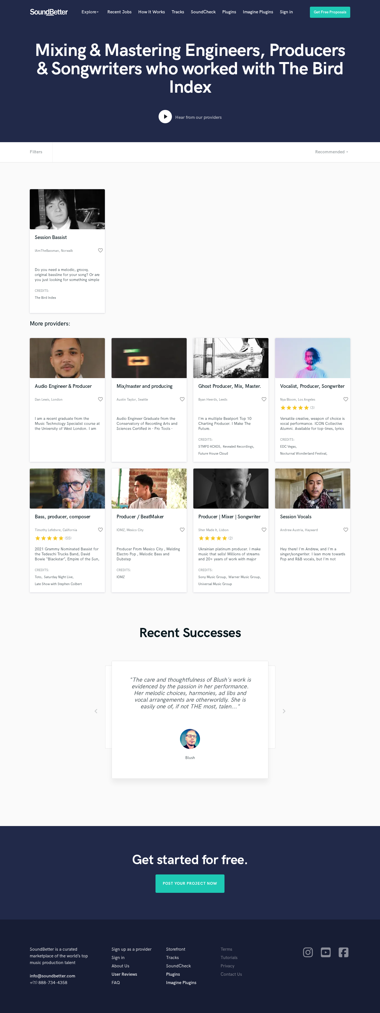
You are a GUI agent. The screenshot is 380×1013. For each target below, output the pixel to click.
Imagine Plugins (258, 12)
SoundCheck (203, 12)
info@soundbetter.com (52, 976)
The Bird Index (45, 298)
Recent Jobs (119, 12)
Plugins (229, 12)
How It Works (151, 12)
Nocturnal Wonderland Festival (303, 454)
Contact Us (231, 974)
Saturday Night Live (58, 577)
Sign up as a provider (132, 949)
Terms (226, 949)
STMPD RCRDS (209, 447)
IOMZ (121, 577)
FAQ (116, 982)
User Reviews (124, 974)
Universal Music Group (215, 584)
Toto (38, 577)
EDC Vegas (288, 447)
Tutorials (229, 957)
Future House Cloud (213, 454)
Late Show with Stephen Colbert (58, 584)
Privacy (228, 966)
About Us (120, 966)
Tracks (178, 12)
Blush (190, 757)
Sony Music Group (212, 577)
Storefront (175, 949)
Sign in (286, 12)
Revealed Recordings (238, 447)
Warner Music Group (244, 577)
